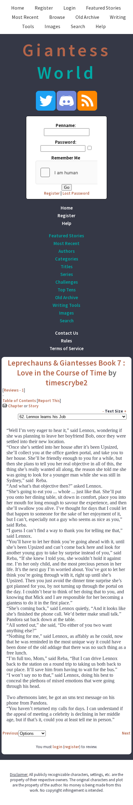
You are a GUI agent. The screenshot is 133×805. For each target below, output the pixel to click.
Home (17, 8)
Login (69, 8)
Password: (65, 142)
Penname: (66, 125)
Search (78, 26)
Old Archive (87, 17)
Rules (66, 341)
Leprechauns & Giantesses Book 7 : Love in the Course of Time (66, 368)
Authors (66, 251)
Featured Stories (103, 8)
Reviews (11, 390)
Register (44, 8)
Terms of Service (66, 348)
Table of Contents (19, 400)
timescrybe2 (66, 383)
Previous (10, 733)
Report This (49, 400)
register (71, 746)
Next (126, 733)
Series (66, 274)
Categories (66, 259)
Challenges (66, 282)
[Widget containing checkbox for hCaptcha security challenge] (82, 172)
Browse (57, 17)
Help (101, 26)
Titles (67, 266)
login (57, 746)
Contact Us (66, 333)
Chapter (15, 406)
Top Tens (67, 290)
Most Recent (25, 17)
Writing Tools (66, 305)
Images (52, 26)
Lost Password (75, 193)
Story (33, 406)
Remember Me (65, 158)
